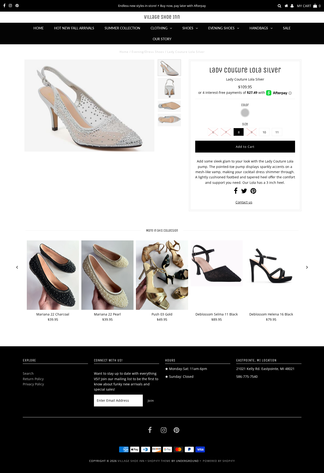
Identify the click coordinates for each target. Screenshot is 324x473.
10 (264, 132)
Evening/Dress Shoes (148, 52)
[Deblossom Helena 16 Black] (271, 266)
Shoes (187, 28)
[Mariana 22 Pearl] (107, 275)
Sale (287, 28)
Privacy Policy (33, 384)
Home (38, 28)
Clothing (159, 28)
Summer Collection (122, 28)
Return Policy (33, 379)
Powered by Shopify (219, 461)
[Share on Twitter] (244, 192)
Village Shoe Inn (162, 17)
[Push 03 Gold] (162, 275)
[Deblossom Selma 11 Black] (216, 263)
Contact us (244, 202)
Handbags (259, 28)
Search (28, 373)
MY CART (309, 6)
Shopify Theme (159, 461)
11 (277, 132)
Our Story (162, 39)
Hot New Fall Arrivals (74, 28)
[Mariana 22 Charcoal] (53, 275)
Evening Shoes (221, 28)
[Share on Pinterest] (253, 192)
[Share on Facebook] (236, 192)
